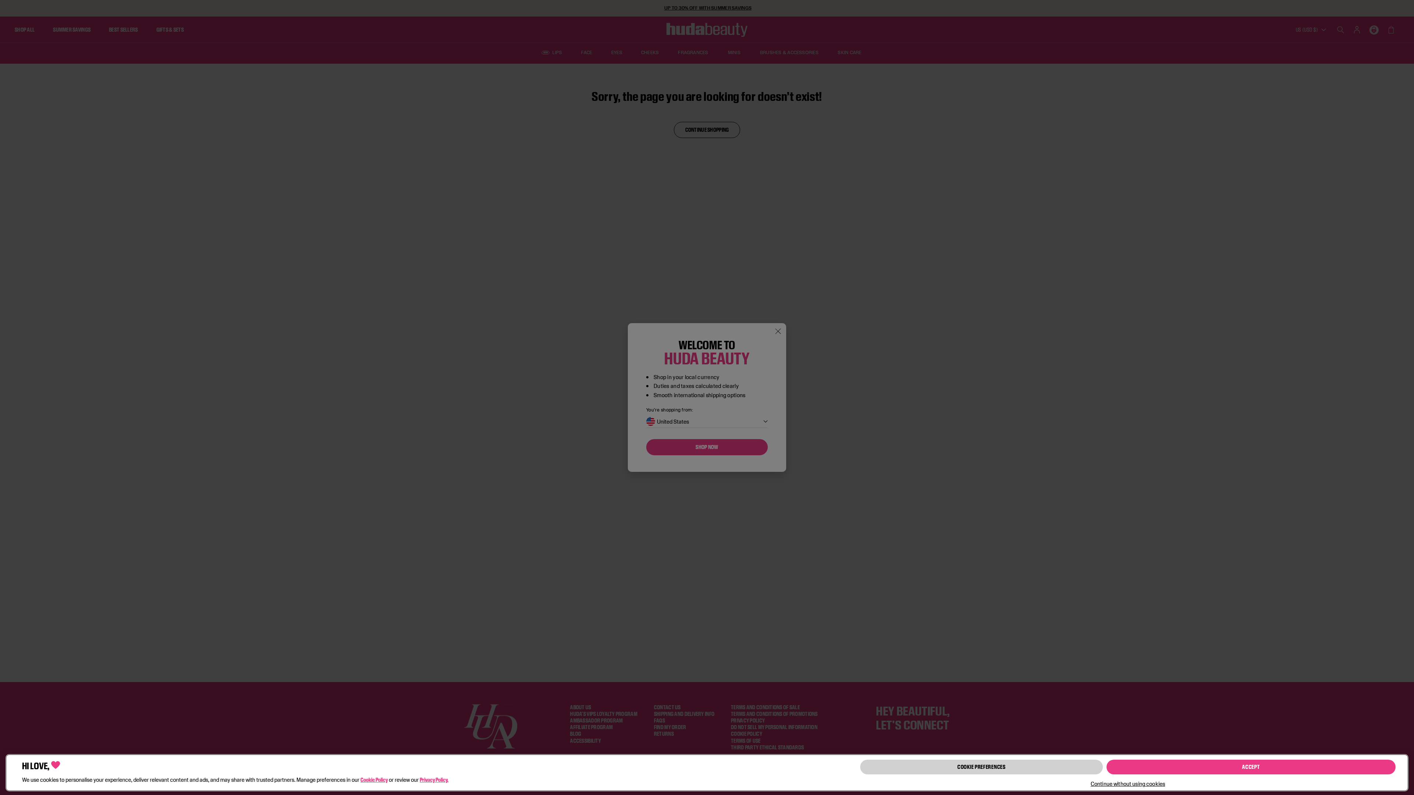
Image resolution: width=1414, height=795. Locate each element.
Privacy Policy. (434, 780)
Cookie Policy (374, 780)
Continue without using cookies (1128, 784)
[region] (707, 772)
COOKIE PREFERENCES (981, 767)
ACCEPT (1251, 767)
